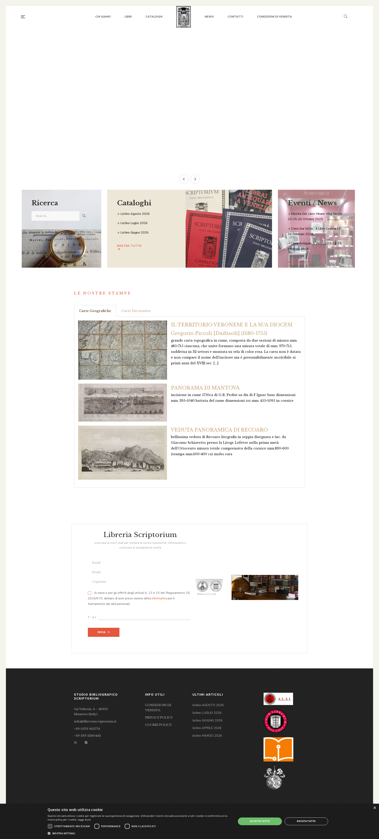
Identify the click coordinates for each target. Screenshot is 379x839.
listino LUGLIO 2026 (207, 713)
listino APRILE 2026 (207, 728)
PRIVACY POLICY (159, 717)
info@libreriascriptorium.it (95, 721)
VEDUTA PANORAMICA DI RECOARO (219, 430)
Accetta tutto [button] (260, 821)
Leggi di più (84, 819)
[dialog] (189, 821)
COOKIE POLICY (158, 725)
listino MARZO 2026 (207, 735)
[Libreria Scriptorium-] (183, 17)
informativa (159, 598)
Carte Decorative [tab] (136, 311)
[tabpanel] (189, 402)
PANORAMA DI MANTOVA (205, 388)
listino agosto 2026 (135, 214)
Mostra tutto (129, 246)
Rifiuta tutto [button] (306, 821)
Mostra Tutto (300, 262)
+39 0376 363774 (87, 729)
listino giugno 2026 (134, 232)
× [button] (374, 807)
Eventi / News (312, 203)
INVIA (107, 145)
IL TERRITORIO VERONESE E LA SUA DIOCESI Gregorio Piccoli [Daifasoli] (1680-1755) (231, 329)
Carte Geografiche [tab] (95, 311)
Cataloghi (134, 203)
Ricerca (45, 203)
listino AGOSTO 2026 (208, 705)
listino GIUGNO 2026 (207, 720)
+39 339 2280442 (87, 735)
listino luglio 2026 (134, 223)
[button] (184, 179)
